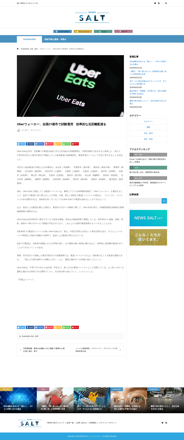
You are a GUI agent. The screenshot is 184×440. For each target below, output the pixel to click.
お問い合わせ (81, 423)
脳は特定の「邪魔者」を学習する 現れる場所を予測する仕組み (148, 92)
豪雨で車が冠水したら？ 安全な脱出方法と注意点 (148, 102)
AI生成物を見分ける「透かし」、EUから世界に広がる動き (148, 62)
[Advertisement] (70, 303)
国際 (148, 127)
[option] (18, 400)
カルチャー (148, 121)
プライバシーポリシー (108, 423)
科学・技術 (148, 139)
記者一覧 (70, 423)
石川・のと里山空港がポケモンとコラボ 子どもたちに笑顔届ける (148, 82)
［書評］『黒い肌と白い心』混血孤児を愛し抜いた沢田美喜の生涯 (148, 72)
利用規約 (92, 423)
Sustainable (29, 39)
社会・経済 (34, 336)
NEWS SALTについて (55, 423)
